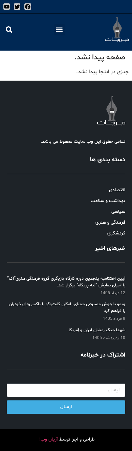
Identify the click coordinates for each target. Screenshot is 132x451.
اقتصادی (117, 190)
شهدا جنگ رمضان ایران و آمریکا (97, 330)
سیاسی (118, 211)
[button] (59, 29)
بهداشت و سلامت (108, 201)
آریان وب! (48, 439)
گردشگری (116, 233)
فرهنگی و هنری (110, 222)
